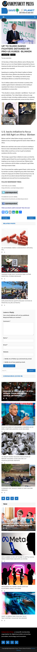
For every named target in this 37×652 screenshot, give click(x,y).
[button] (4, 20)
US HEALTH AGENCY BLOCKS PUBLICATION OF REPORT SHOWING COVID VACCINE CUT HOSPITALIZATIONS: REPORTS (15, 458)
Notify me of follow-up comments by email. (18, 359)
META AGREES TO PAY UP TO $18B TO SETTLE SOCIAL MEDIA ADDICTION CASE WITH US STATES (17, 558)
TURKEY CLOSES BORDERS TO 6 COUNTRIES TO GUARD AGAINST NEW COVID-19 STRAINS (32, 218)
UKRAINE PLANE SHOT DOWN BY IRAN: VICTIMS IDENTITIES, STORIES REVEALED (16, 275)
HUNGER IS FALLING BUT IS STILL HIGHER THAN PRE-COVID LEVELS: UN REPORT (18, 393)
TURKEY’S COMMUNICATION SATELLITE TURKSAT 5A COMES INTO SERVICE (7, 218)
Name (5, 338)
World (12, 54)
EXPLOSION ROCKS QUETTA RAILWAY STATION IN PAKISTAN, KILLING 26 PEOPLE (16, 301)
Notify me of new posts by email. (15, 362)
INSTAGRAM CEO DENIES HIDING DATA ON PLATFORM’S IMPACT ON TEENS (14, 587)
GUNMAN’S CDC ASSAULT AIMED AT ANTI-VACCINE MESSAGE (17, 489)
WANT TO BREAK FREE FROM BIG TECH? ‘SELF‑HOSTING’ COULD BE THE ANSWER (14, 617)
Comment (6, 321)
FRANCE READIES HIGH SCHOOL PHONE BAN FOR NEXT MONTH (18, 524)
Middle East (5, 54)
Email (5, 345)
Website (5, 352)
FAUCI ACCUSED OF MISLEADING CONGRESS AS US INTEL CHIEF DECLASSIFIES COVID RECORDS (17, 428)
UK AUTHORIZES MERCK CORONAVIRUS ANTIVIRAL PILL (17, 248)
